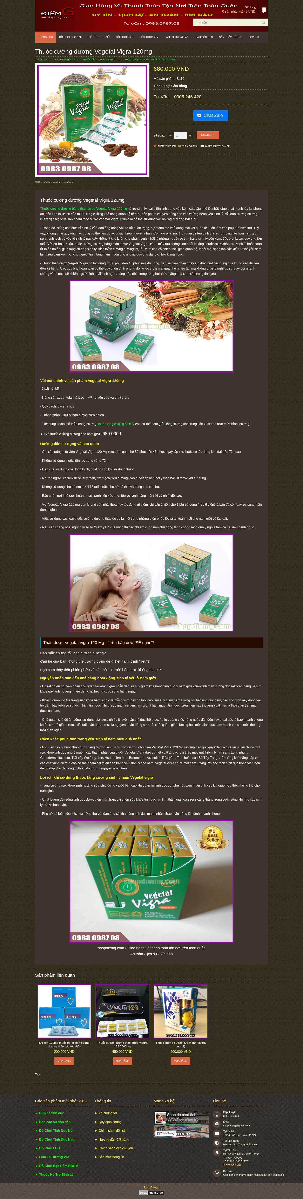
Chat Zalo (213, 115)
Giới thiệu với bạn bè (217, 146)
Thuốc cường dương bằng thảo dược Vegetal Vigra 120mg (83, 208)
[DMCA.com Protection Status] (151, 1194)
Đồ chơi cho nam (70, 37)
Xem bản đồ (232, 1165)
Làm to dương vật (177, 37)
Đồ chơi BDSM (149, 37)
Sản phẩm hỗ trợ (230, 37)
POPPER (254, 37)
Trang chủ (45, 37)
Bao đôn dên (204, 37)
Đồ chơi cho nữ (99, 37)
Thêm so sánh (190, 146)
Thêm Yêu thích (167, 146)
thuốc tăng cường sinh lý (116, 424)
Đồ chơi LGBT (125, 37)
